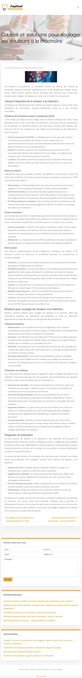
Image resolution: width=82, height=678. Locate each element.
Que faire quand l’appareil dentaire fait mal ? (22, 651)
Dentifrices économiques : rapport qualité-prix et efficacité (28, 656)
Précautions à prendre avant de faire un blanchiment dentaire (29, 612)
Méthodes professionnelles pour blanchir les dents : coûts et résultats (33, 616)
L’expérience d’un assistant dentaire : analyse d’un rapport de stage (32, 647)
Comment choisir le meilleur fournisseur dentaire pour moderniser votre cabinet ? (38, 601)
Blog (8, 68)
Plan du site (41, 676)
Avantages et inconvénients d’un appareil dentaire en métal (20, 519)
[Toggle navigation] (78, 7)
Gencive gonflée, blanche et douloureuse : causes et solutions (62, 519)
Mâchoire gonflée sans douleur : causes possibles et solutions (29, 620)
